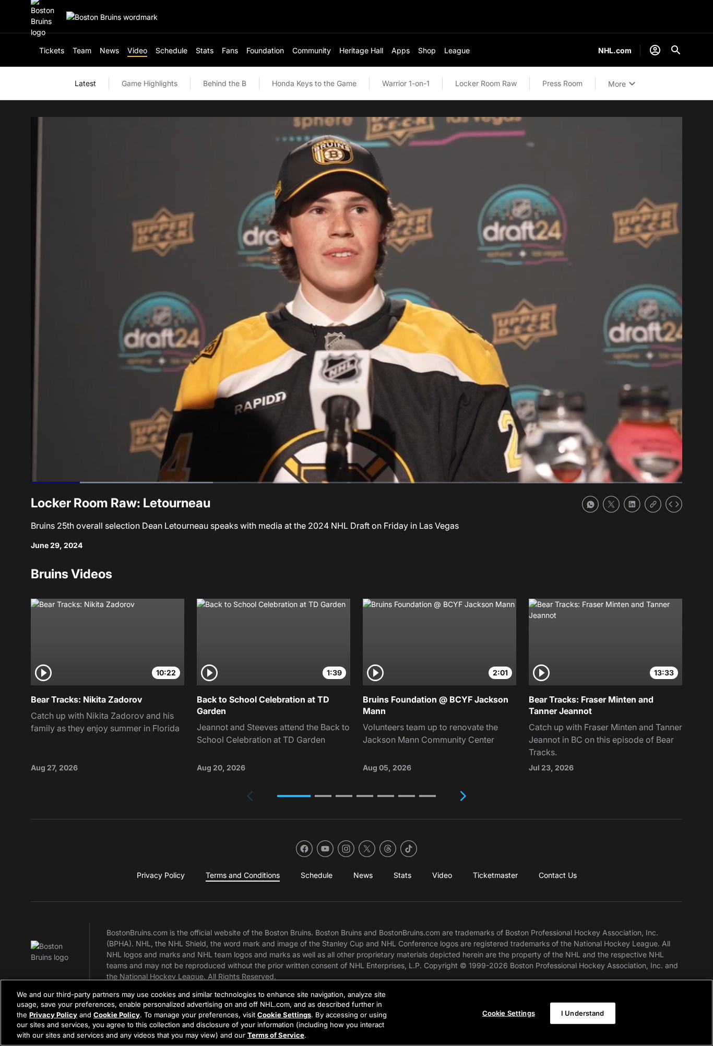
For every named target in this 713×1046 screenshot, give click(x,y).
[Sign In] (655, 50)
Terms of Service (275, 1035)
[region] (356, 1012)
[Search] (676, 50)
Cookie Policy (116, 1015)
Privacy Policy (53, 1015)
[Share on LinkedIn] (632, 504)
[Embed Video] (674, 504)
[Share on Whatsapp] (590, 504)
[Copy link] (653, 504)
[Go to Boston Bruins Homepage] (112, 16)
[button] (294, 796)
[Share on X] (611, 504)
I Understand (582, 1013)
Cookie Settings (284, 1015)
